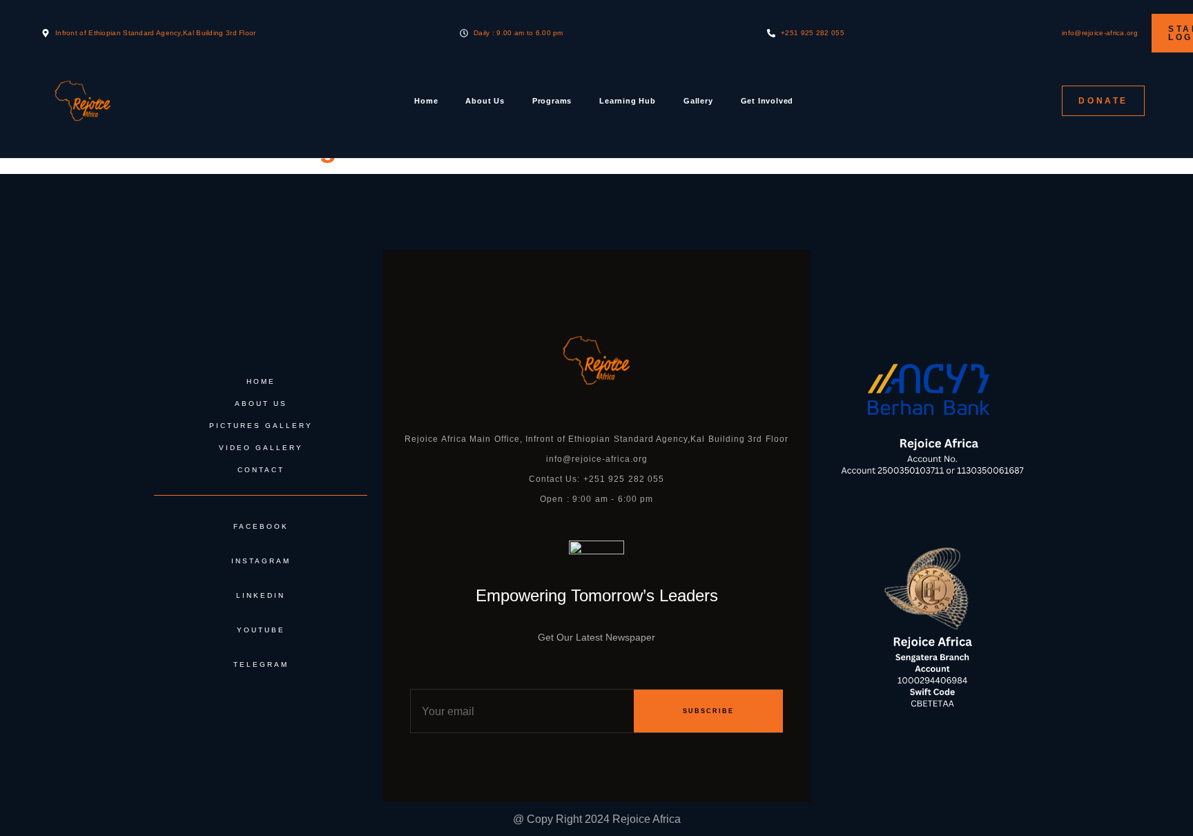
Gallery (698, 101)
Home (426, 101)
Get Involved (767, 101)
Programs (552, 101)
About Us (484, 101)
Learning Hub (627, 101)
